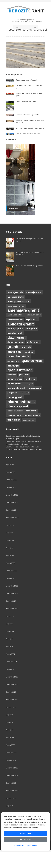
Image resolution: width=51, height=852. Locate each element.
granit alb (26, 347)
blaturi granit (16, 337)
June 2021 (10, 631)
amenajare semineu (15, 320)
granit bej (28, 352)
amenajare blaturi (15, 297)
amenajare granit (23, 310)
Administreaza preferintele (25, 845)
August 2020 (11, 707)
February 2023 (11, 480)
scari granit (31, 411)
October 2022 (11, 510)
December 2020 (12, 677)
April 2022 (10, 556)
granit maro (24, 375)
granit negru (14, 379)
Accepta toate (25, 833)
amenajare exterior (16, 306)
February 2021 (11, 662)
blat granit (31, 328)
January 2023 (11, 487)
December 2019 (12, 768)
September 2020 (12, 700)
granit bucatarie (18, 356)
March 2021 (10, 654)
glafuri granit (33, 342)
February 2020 (11, 753)
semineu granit (14, 415)
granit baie (14, 351)
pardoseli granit (35, 388)
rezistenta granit (15, 411)
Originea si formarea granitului (27, 115)
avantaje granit (15, 329)
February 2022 (11, 571)
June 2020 (10, 722)
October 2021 (11, 601)
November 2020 (12, 684)
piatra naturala (21, 402)
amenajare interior (15, 315)
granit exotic (13, 361)
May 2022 (9, 548)
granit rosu (30, 379)
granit (12, 347)
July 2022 (9, 533)
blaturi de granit (15, 333)
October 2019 (11, 783)
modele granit (14, 384)
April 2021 (10, 647)
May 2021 (9, 639)
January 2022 (11, 578)
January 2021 (11, 669)
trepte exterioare (32, 415)
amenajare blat (33, 292)
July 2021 (9, 624)
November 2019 (12, 775)
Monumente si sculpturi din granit (28, 134)
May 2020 (9, 730)
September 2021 (12, 609)
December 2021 (12, 586)
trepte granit (13, 419)
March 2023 (10, 472)
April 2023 (10, 465)
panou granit (28, 384)
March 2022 (10, 563)
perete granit (24, 393)
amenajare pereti (34, 315)
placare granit (17, 406)
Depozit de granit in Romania (27, 80)
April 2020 (10, 738)
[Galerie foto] (20, 214)
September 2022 (12, 518)
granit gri (13, 365)
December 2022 (12, 495)
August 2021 (11, 616)
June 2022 (10, 540)
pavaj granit (12, 393)
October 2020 (11, 692)
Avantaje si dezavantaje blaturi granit (30, 128)
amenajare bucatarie (18, 301)
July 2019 (9, 806)
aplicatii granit (20, 324)
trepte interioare (29, 420)
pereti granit (14, 397)
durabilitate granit (15, 342)
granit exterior (32, 361)
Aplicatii (31, 319)
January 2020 (11, 760)
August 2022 (11, 525)
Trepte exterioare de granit (26, 101)
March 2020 (10, 745)
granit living (11, 374)
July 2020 (9, 715)
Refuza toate (25, 839)
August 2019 (11, 798)
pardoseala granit (16, 388)
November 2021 (12, 593)
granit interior (19, 370)
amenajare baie (15, 292)
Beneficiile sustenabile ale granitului (30, 266)
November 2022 (12, 503)
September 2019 (12, 791)
